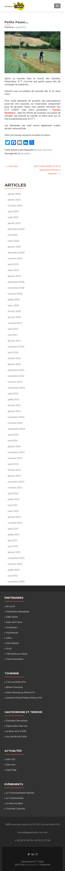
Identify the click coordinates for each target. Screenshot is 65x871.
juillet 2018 (14, 299)
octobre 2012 (15, 487)
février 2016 (14, 358)
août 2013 (13, 463)
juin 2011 (12, 540)
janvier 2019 (14, 275)
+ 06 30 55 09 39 (23, 840)
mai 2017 (13, 334)
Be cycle (10, 606)
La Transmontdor (15, 797)
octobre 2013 (15, 458)
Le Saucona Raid (14, 803)
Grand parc (12, 627)
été (35, 149)
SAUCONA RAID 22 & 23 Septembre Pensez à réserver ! (47, 170)
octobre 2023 (15, 205)
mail (39, 149)
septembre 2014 (16, 428)
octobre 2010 (15, 563)
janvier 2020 (14, 246)
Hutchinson (12, 632)
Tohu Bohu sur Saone (16, 653)
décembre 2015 (16, 369)
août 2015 (13, 393)
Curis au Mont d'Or (16, 681)
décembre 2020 (16, 228)
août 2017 (13, 328)
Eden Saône (12, 616)
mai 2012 (13, 505)
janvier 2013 (14, 475)
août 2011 (13, 528)
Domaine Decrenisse (16, 720)
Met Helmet (12, 643)
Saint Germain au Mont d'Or (20, 692)
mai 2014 (13, 440)
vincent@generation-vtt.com (32, 832)
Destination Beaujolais (17, 611)
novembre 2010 (16, 557)
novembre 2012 (16, 481)
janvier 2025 (14, 199)
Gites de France (14, 621)
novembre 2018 (16, 287)
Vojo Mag (11, 769)
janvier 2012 (14, 516)
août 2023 (13, 211)
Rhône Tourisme (14, 687)
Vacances (47, 149)
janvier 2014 (14, 446)
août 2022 (13, 217)
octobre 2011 (15, 522)
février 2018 (14, 311)
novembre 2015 (16, 375)
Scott (9, 648)
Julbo (9, 637)
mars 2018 (13, 305)
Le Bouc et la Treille (16, 731)
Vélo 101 (10, 759)
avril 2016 (13, 352)
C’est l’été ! (11, 166)
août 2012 (13, 493)
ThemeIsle (44, 864)
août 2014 (13, 434)
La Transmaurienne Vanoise (20, 792)
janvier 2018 (14, 317)
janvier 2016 (14, 364)
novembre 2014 (16, 416)
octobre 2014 (15, 422)
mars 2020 (13, 240)
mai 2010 (13, 575)
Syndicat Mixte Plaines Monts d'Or (24, 697)
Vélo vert (10, 764)
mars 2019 (13, 270)
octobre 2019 (15, 258)
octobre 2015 (15, 381)
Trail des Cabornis (15, 808)
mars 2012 (13, 510)
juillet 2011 (14, 534)
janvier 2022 (14, 223)
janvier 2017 (14, 340)
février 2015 (14, 405)
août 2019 (13, 264)
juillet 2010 (14, 569)
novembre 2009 (16, 581)
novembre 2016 (16, 346)
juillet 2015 (14, 399)
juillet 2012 (14, 499)
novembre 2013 (16, 452)
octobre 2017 (15, 322)
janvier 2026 (14, 193)
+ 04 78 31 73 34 (41, 840)
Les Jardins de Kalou (16, 736)
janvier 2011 (14, 552)
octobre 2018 (15, 293)
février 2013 (14, 469)
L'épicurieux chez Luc (17, 725)
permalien (25, 153)
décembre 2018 (16, 281)
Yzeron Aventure (14, 658)
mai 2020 (13, 234)
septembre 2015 (16, 387)
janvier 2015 (14, 411)
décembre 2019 (16, 252)
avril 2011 (13, 546)
